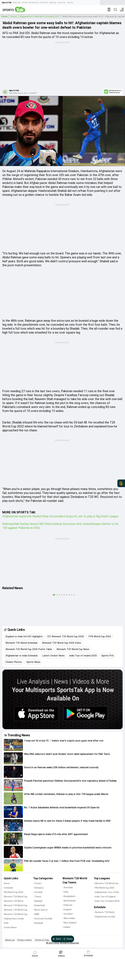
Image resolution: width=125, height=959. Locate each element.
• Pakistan (67, 905)
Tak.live (70, 3)
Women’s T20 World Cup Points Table (15, 910)
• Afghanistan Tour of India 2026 (107, 892)
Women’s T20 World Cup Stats (15, 905)
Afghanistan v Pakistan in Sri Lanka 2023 (39, 16)
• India (65, 892)
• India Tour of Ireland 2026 (107, 901)
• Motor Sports (40, 910)
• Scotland (67, 914)
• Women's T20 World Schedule (104, 912)
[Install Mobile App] (109, 10)
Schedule (8, 888)
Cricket (13, 16)
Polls (6, 923)
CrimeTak (43, 3)
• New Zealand (69, 922)
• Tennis (37, 896)
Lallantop (52, 3)
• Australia (67, 887)
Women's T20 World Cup (15, 896)
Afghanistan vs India (14, 918)
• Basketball (39, 905)
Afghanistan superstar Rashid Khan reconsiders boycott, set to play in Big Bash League (60, 516)
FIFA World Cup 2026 (13, 892)
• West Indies (68, 918)
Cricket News (10, 927)
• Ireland (66, 927)
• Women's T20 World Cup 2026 (106, 883)
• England (66, 909)
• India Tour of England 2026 (104, 896)
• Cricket (37, 883)
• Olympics (38, 888)
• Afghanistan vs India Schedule (104, 916)
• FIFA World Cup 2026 (104, 888)
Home (4, 16)
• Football (37, 892)
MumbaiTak (33, 3)
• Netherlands (69, 900)
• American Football (42, 918)
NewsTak (16, 3)
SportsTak (6, 3)
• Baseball (38, 923)
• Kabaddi (37, 901)
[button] (13, 745)
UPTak (24, 3)
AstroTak (61, 3)
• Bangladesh (68, 896)
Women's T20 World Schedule (13, 901)
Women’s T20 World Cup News (15, 914)
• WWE (36, 914)
